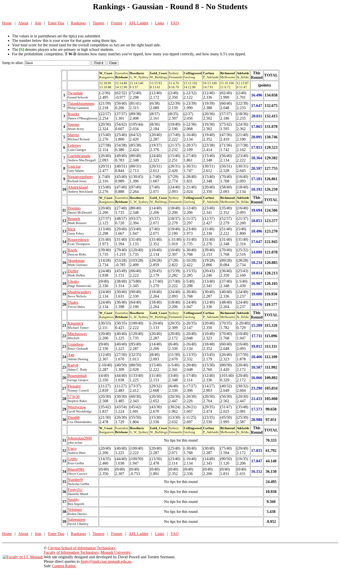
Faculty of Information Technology (71, 552)
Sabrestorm (76, 519)
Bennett (74, 219)
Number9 (75, 480)
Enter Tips (56, 23)
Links (159, 23)
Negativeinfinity (80, 177)
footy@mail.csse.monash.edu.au (106, 561)
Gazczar (74, 166)
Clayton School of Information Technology (81, 548)
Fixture (116, 23)
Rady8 (73, 365)
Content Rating (64, 566)
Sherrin (73, 135)
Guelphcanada (79, 156)
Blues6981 (76, 469)
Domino (74, 208)
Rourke (73, 114)
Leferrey (74, 145)
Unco (72, 448)
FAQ (175, 23)
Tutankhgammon (81, 103)
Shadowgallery (79, 292)
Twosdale (75, 93)
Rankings (78, 23)
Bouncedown (78, 240)
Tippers (98, 23)
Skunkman (76, 260)
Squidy (73, 499)
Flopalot (74, 386)
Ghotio (73, 281)
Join (38, 23)
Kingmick (75, 323)
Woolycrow (77, 407)
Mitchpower (77, 334)
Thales (73, 302)
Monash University (115, 552)
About (23, 23)
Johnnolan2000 (80, 438)
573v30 (74, 397)
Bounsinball (77, 376)
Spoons (73, 124)
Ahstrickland (78, 187)
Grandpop (76, 344)
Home (7, 23)
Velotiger (75, 509)
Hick (71, 229)
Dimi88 (74, 417)
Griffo (72, 459)
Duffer (73, 271)
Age (71, 355)
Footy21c (75, 490)
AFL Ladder (138, 23)
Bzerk (72, 250)
